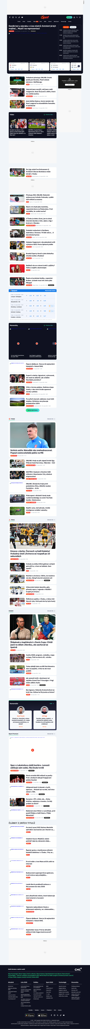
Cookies (68, 1023)
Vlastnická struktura (25, 1025)
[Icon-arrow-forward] (53, 123)
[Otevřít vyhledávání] (77, 17)
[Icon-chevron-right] (79, 66)
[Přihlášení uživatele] (74, 17)
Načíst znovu (70, 84)
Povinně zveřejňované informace (62, 1025)
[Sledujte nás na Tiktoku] (19, 17)
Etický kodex (53, 1025)
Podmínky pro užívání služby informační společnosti (39, 1023)
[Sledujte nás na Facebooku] (10, 17)
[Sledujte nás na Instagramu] (13, 17)
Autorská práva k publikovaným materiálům (19, 1023)
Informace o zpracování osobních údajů (58, 1023)
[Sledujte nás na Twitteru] (16, 17)
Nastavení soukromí (74, 1023)
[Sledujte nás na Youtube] (22, 17)
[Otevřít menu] (79, 17)
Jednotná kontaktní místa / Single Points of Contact (39, 1025)
